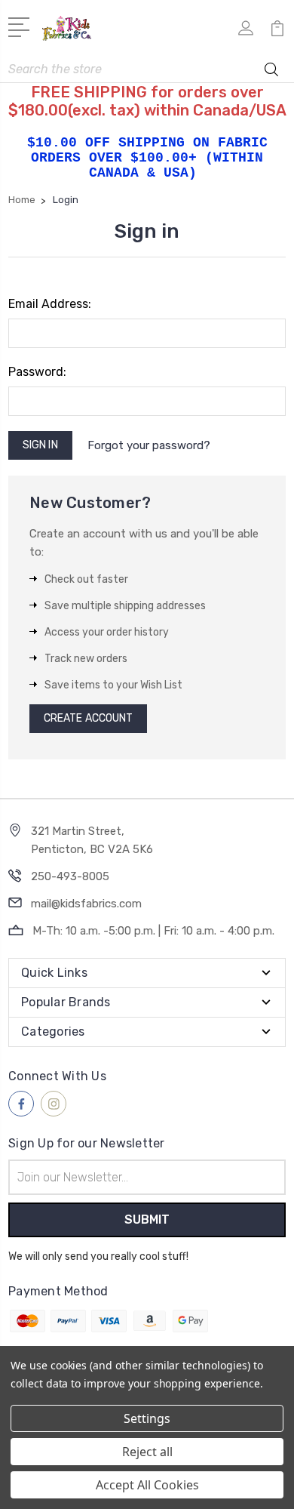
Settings (147, 1418)
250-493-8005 (70, 876)
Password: (37, 372)
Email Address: (49, 304)
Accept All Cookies (147, 1485)
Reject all (147, 1451)
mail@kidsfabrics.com (86, 903)
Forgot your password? (148, 445)
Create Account (88, 718)
